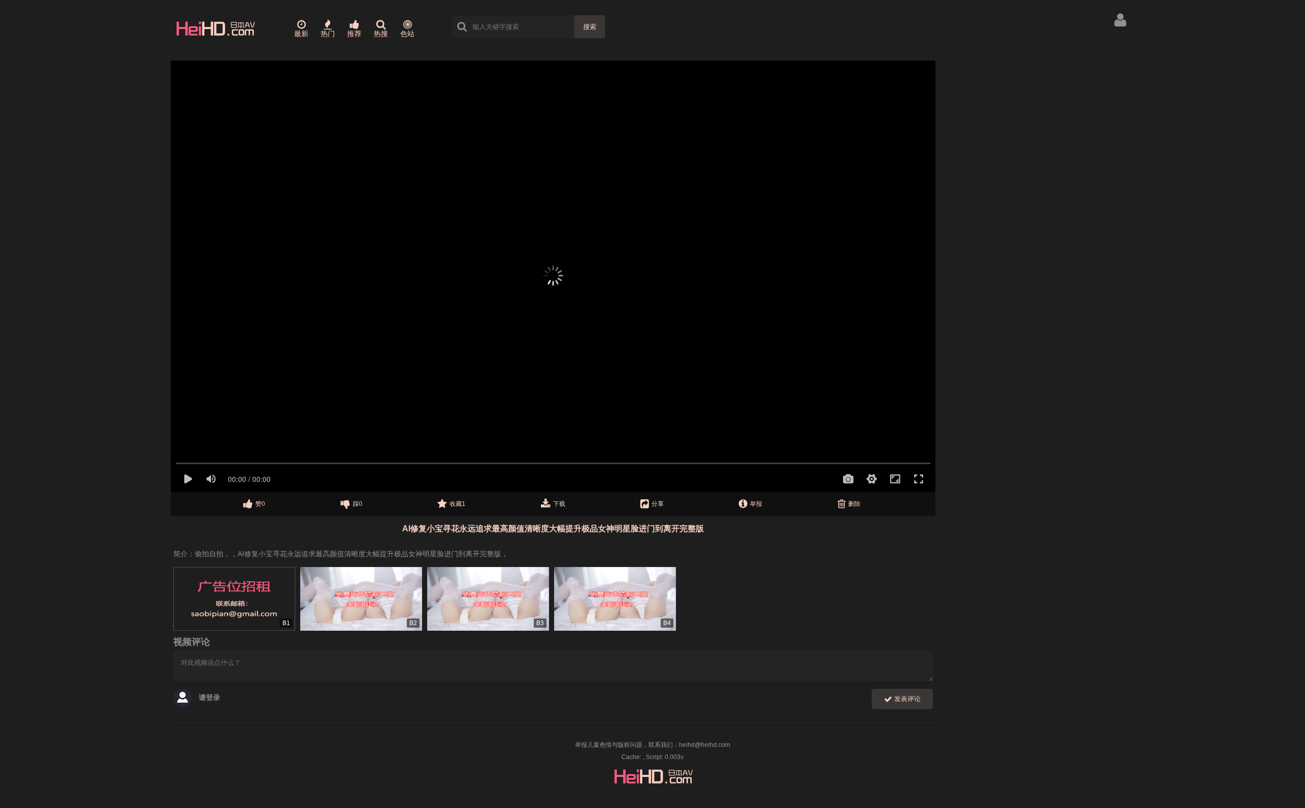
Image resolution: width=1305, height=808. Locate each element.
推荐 (354, 34)
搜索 (589, 27)
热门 (328, 34)
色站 (407, 34)
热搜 (381, 34)
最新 (301, 34)
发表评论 (906, 699)
